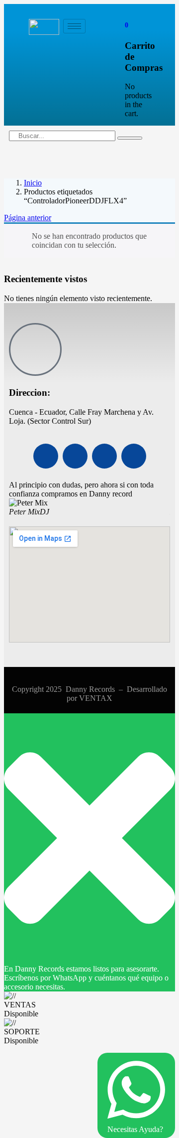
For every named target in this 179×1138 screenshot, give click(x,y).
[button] (126, 24)
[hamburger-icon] (74, 26)
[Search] (129, 138)
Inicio (33, 182)
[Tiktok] (133, 456)
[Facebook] (45, 456)
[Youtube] (75, 456)
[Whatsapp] (104, 456)
